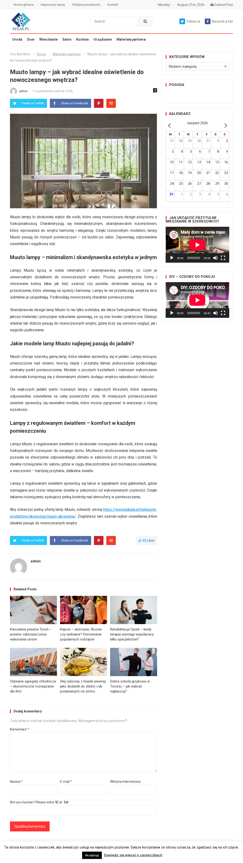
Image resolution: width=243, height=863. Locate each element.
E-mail (66, 781)
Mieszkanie (48, 39)
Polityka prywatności (86, 4)
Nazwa (16, 781)
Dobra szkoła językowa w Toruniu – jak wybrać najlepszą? (130, 686)
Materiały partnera (131, 39)
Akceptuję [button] (92, 855)
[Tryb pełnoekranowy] (223, 258)
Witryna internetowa (125, 781)
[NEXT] (224, 125)
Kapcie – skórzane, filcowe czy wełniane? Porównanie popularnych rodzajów (81, 634)
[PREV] (170, 125)
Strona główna (24, 4)
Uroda (17, 39)
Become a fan (222, 21)
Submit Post (223, 5)
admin (23, 91)
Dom (31, 39)
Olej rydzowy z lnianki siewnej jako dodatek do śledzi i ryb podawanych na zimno (83, 686)
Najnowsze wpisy (53, 4)
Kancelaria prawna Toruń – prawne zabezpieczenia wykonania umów (30, 634)
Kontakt (112, 4)
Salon (66, 39)
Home (41, 54)
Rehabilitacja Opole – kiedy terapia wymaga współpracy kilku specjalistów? (132, 634)
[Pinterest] (98, 103)
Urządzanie (102, 39)
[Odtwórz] (171, 258)
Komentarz (19, 729)
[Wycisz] (215, 258)
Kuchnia (82, 39)
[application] (197, 245)
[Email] (111, 103)
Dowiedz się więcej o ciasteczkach (133, 855)
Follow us (193, 21)
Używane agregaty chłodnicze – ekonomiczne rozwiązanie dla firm (33, 686)
